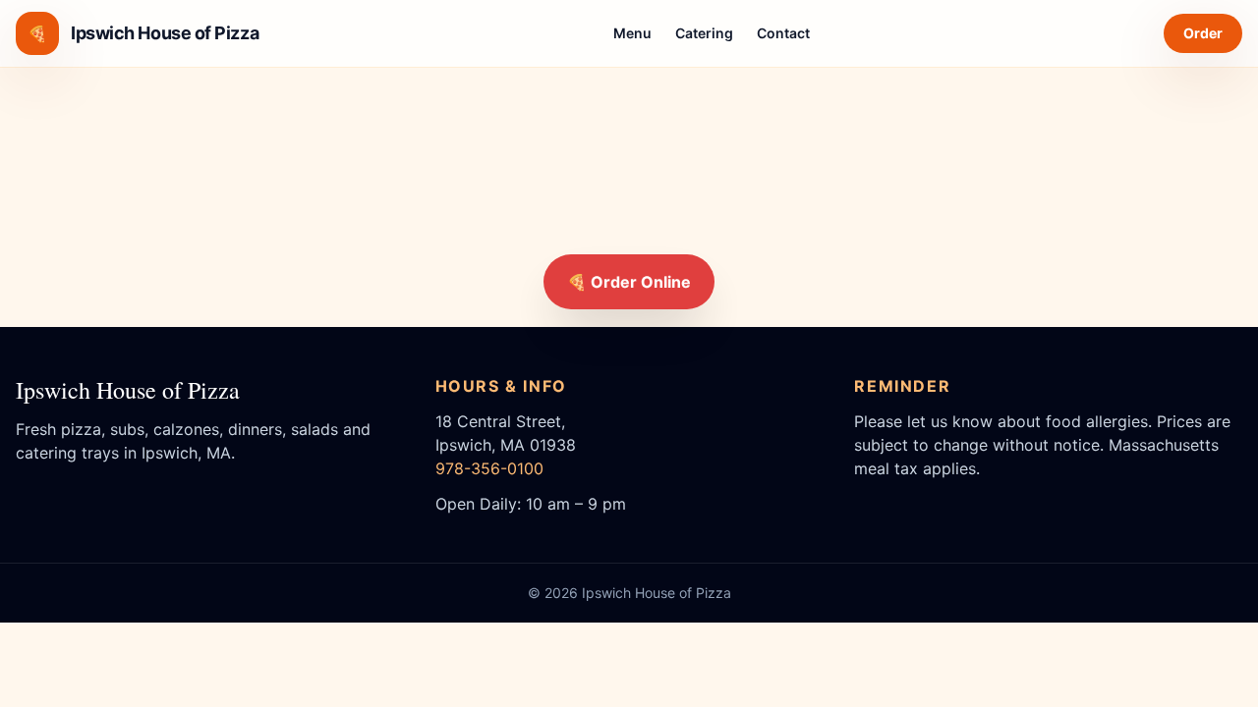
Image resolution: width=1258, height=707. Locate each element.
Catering (704, 33)
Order (1203, 33)
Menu (632, 33)
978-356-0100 (489, 468)
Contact (783, 33)
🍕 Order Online (629, 282)
